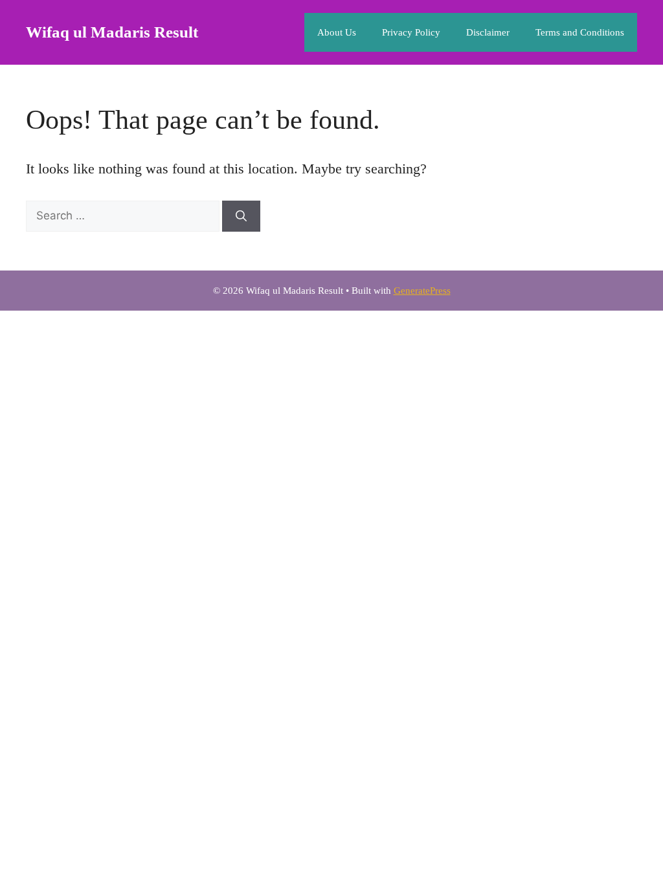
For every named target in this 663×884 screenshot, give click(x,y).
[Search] (241, 216)
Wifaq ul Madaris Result (112, 32)
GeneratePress (422, 290)
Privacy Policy (411, 32)
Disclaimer (488, 32)
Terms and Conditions (579, 32)
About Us (336, 32)
